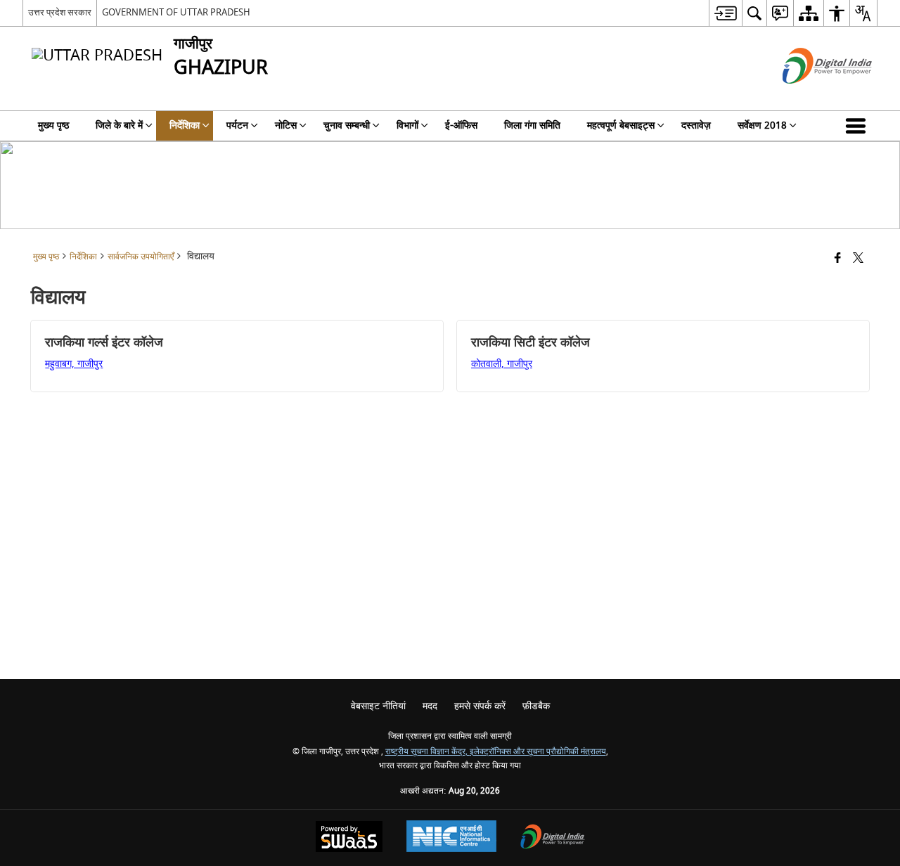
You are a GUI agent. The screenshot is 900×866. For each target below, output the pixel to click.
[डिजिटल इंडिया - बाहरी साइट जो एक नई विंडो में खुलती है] (809, 96)
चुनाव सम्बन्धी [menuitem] (346, 125)
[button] (858, 126)
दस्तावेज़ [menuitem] (696, 125)
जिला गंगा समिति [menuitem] (532, 125)
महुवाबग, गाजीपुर (74, 363)
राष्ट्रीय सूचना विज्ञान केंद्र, (427, 752)
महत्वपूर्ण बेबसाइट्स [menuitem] (621, 125)
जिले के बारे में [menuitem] (119, 125)
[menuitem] (725, 13)
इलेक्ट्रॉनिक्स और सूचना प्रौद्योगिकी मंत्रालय (538, 752)
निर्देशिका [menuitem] (184, 125)
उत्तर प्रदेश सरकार (59, 12)
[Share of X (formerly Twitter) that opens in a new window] (858, 259)
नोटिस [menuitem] (286, 125)
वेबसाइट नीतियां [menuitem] (378, 706)
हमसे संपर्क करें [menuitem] (480, 706)
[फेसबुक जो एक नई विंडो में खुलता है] (838, 259)
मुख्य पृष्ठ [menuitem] (53, 125)
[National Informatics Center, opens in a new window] (451, 838)
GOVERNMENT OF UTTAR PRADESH (176, 12)
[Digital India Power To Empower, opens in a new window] (553, 838)
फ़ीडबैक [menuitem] (536, 706)
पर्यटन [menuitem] (237, 125)
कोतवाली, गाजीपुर (501, 363)
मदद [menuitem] (430, 706)
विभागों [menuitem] (407, 125)
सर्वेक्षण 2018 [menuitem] (762, 125)
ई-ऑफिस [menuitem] (461, 125)
